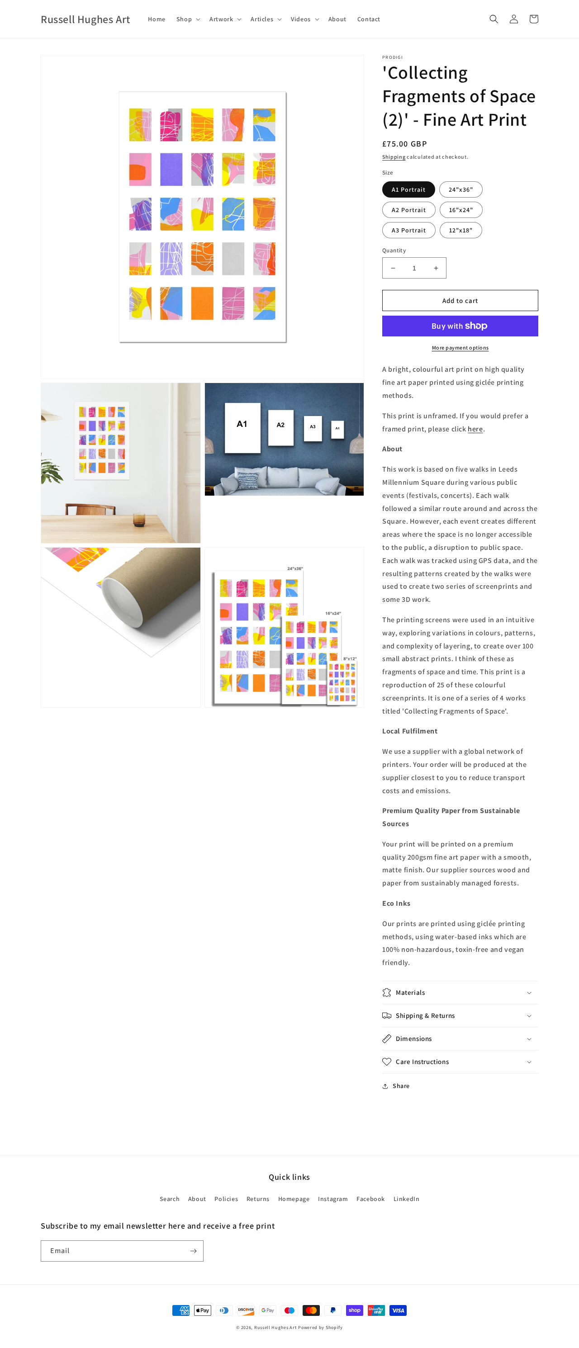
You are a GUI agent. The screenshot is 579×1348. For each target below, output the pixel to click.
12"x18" (461, 230)
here (475, 429)
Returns (258, 1199)
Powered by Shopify (320, 1327)
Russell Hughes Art (275, 1327)
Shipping (394, 156)
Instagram (333, 1199)
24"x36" (461, 189)
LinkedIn (407, 1199)
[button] (187, 18)
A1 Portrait (409, 189)
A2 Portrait (409, 210)
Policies (226, 1199)
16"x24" (461, 210)
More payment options (460, 347)
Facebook (370, 1199)
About (197, 1199)
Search (170, 1199)
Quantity (394, 250)
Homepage (294, 1199)
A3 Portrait (409, 230)
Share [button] (401, 1086)
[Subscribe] (193, 1251)
